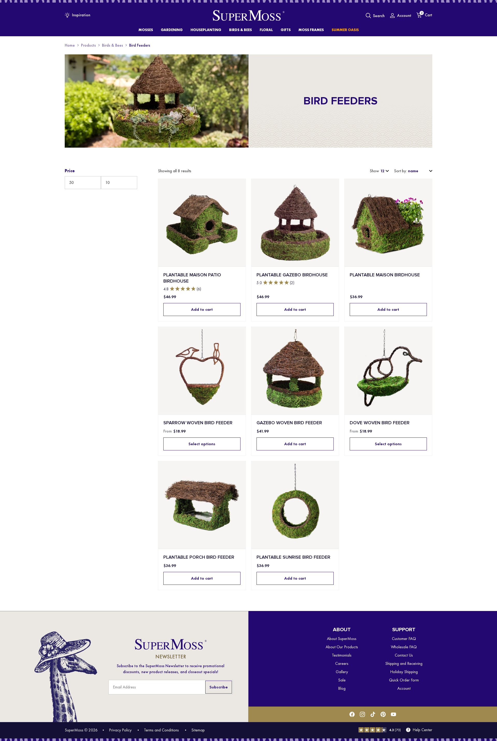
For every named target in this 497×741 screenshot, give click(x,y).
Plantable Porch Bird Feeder (198, 557)
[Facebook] (352, 714)
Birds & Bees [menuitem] (240, 29)
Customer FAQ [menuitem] (404, 638)
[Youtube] (393, 714)
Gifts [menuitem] (286, 29)
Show (374, 171)
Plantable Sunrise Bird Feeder (293, 557)
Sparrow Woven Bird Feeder (197, 423)
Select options (201, 444)
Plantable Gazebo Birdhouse (292, 275)
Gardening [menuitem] (172, 29)
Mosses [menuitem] (145, 29)
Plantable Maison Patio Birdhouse (192, 278)
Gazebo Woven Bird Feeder (289, 423)
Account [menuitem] (404, 688)
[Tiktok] (372, 714)
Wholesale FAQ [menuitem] (404, 647)
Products (88, 45)
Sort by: (400, 171)
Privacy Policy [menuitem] (120, 730)
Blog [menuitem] (342, 688)
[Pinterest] (383, 714)
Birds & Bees (112, 45)
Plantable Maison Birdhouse (385, 275)
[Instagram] (362, 714)
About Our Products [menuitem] (342, 647)
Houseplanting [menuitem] (206, 29)
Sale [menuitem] (342, 680)
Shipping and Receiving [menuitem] (403, 663)
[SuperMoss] (248, 15)
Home (70, 45)
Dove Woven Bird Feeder (380, 423)
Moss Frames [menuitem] (311, 29)
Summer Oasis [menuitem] (345, 29)
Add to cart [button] (202, 309)
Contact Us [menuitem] (404, 655)
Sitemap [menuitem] (198, 730)
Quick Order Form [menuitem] (404, 680)
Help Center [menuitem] (422, 729)
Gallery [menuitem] (342, 671)
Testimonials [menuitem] (342, 655)
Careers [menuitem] (341, 663)
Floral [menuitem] (266, 29)
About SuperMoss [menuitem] (341, 638)
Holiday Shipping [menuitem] (404, 671)
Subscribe (218, 687)
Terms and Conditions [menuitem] (161, 730)
